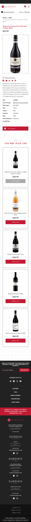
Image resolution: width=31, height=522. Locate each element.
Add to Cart (15, 222)
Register (27, 12)
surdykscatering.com (15, 472)
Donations (15, 399)
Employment (16, 395)
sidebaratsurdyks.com (15, 450)
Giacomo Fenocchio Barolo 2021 (15, 333)
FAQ (15, 392)
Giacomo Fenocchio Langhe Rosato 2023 (16, 214)
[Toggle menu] (29, 7)
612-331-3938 (15, 471)
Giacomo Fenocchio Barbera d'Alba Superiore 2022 (16, 173)
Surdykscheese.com (15, 495)
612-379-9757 (15, 493)
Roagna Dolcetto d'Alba (15, 294)
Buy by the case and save (20, 103)
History (15, 389)
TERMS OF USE (16, 513)
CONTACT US (16, 507)
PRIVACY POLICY (16, 510)
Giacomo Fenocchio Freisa (15, 254)
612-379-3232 (15, 431)
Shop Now (15, 402)
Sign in (21, 12)
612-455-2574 (15, 448)
